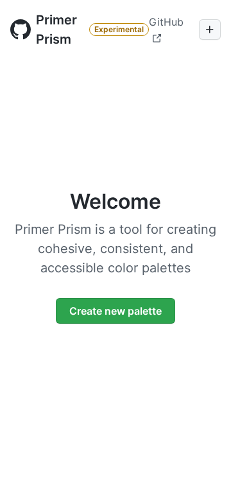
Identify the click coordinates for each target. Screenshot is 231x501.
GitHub (166, 21)
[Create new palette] (210, 29)
